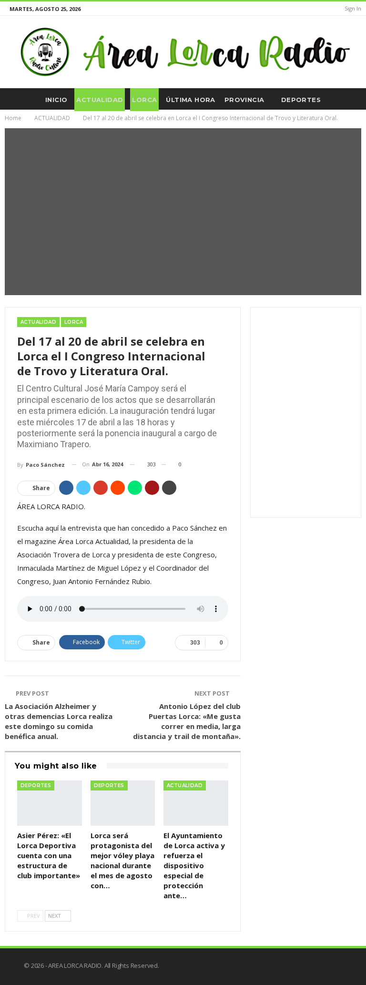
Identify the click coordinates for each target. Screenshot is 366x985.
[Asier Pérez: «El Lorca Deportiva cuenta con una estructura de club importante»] (49, 803)
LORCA (144, 99)
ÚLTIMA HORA (190, 99)
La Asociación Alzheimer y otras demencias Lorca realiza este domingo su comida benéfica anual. (58, 721)
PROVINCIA (244, 99)
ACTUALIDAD (99, 99)
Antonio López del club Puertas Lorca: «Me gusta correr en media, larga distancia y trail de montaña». (187, 721)
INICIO (56, 99)
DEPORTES (301, 99)
